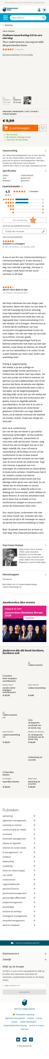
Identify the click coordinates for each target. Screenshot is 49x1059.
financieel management (14, 839)
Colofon (30, 1018)
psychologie (8, 907)
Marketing (8, 25)
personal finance (11, 889)
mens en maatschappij (14, 870)
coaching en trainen (12, 825)
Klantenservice (11, 953)
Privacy (39, 1018)
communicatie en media (14, 829)
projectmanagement (12, 902)
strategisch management (15, 916)
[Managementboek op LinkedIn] (18, 1039)
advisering (8, 816)
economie (7, 834)
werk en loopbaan (11, 925)
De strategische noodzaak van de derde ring (36, 737)
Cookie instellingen (28, 1022)
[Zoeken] (43, 17)
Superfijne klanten (11, 782)
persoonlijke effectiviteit (14, 898)
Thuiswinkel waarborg (24, 1015)
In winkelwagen (19, 128)
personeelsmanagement (15, 893)
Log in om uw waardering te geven (16, 226)
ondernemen (9, 879)
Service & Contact (36, 1025)
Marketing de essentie (34, 783)
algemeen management (14, 820)
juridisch (7, 857)
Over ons (24, 1029)
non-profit (7, 875)
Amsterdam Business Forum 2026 (24, 614)
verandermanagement (14, 920)
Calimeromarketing (36, 688)
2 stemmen (19, 49)
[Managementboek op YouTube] (25, 1039)
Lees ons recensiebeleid (12, 237)
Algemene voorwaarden (15, 1018)
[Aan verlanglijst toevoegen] (43, 128)
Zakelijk (7, 959)
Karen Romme (9, 31)
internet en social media (14, 848)
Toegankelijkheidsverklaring (15, 1025)
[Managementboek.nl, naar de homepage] (10, 11)
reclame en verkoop (12, 911)
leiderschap (8, 861)
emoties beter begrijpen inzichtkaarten (9, 690)
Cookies (14, 1022)
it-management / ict (12, 852)
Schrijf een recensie (14, 231)
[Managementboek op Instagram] (31, 1039)
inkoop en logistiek (12, 843)
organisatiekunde (11, 884)
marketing (8, 866)
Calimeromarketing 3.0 (11, 736)
